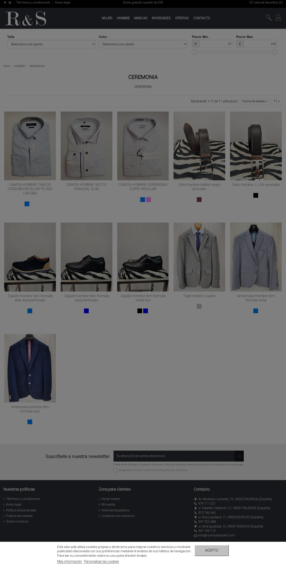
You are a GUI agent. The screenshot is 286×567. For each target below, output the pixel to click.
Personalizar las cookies (101, 561)
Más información (69, 561)
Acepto (211, 550)
